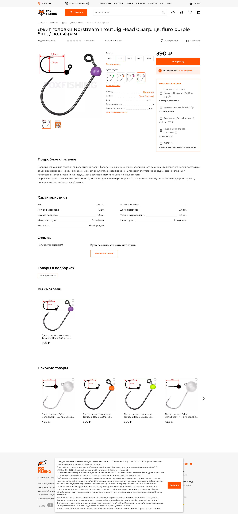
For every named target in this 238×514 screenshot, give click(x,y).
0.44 (130, 58)
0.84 (149, 58)
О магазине (105, 3)
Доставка (118, 3)
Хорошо (174, 485)
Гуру (169, 3)
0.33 (120, 58)
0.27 (110, 58)
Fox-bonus (152, 3)
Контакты (140, 3)
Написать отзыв (104, 253)
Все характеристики (116, 112)
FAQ (162, 3)
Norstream (148, 92)
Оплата (129, 3)
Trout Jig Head (146, 96)
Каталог (78, 12)
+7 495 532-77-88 (77, 3)
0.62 (139, 58)
